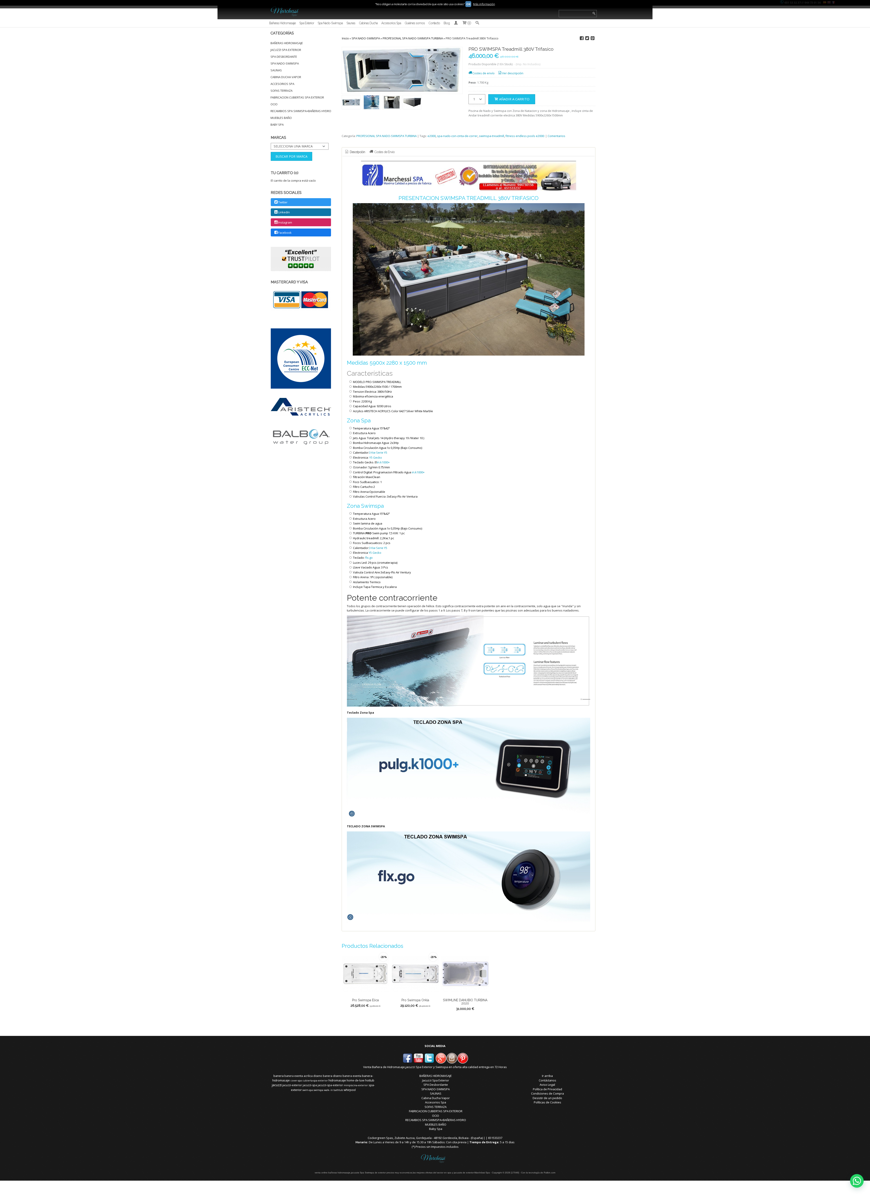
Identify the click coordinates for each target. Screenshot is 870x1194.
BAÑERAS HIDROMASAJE (287, 43)
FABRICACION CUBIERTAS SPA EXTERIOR (297, 97)
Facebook (285, 233)
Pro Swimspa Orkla (415, 1000)
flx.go (369, 558)
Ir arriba (547, 1076)
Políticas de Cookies (547, 1102)
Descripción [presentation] (357, 152)
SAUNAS (276, 70)
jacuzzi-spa (310, 1085)
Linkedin (284, 212)
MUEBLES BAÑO (281, 118)
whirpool (350, 1090)
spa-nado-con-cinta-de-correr (457, 136)
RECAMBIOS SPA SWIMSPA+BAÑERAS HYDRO (301, 111)
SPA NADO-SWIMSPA (285, 63)
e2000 (432, 136)
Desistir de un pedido (547, 1098)
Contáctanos (547, 1080)
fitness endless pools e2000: (525, 136)
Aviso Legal (547, 1085)
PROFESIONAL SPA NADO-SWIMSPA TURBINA (386, 136)
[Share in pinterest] (592, 38)
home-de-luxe (356, 1080)
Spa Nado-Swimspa (330, 23)
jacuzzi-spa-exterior (330, 1085)
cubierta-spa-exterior (315, 1080)
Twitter (283, 202)
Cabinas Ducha (368, 23)
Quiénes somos (415, 23)
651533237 (495, 1138)
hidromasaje (337, 1080)
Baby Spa (277, 125)
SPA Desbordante (284, 57)
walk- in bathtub (333, 1090)
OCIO (274, 104)
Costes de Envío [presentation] (384, 152)
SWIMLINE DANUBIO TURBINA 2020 (465, 1001)
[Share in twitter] (587, 38)
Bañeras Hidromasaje (282, 23)
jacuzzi (277, 1085)
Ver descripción (512, 73)
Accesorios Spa (391, 23)
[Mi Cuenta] (456, 23)
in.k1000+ (383, 462)
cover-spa (296, 1080)
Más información (484, 4)
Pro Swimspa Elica (365, 1000)
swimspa (318, 1090)
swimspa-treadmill (491, 136)
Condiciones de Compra (547, 1093)
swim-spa (307, 1090)
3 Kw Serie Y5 (378, 452)
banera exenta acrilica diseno (303, 1076)
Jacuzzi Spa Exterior (286, 50)
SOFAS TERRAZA (281, 91)
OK (468, 4)
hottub (369, 1080)
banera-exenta (352, 1076)
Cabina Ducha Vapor (286, 77)
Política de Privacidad (547, 1089)
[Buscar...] (477, 23)
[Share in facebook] (581, 38)
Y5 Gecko (375, 457)
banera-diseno (332, 1076)
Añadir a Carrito (513, 99)
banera (278, 1076)
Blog (447, 23)
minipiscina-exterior (356, 1085)
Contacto (434, 23)
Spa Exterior (306, 23)
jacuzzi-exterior (292, 1085)
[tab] (355, 152)
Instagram (285, 222)
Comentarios (556, 136)
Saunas (350, 23)
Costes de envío (483, 73)
